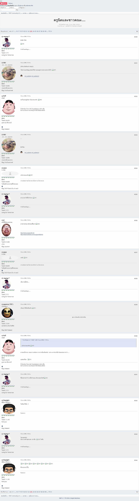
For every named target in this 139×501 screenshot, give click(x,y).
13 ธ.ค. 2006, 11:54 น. (26, 433)
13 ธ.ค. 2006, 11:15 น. (26, 96)
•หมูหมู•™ (6, 36)
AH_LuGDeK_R (35, 76)
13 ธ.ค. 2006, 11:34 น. (26, 335)
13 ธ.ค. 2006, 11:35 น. (26, 374)
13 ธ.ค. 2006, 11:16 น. (26, 134)
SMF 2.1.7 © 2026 (64, 498)
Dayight (6, 400)
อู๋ (3, 220)
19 (23, 31)
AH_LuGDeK (28, 76)
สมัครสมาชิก (29, 5)
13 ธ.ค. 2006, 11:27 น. (26, 304)
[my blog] (2, 426)
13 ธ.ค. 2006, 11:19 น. (26, 194)
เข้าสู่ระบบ (20, 5)
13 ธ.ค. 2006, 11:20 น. (26, 220)
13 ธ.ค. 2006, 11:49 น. (26, 400)
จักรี (4, 96)
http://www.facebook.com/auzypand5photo (32, 234)
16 (17, 31)
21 (27, 31)
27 (39, 31)
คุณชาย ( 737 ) (8, 304)
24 (33, 31)
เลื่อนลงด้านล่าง (4, 31)
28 (41, 31)
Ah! (4, 63)
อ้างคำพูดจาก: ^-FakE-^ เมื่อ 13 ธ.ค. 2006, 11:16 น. (36, 340)
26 (37, 31)
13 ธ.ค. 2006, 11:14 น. (26, 62)
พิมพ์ (137, 31)
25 (35, 31)
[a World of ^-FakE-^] (2, 186)
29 (43, 31)
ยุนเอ (5, 168)
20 (25, 31)
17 (19, 31)
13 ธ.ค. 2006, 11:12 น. (26, 36)
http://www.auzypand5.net (27, 233)
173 (49, 31)
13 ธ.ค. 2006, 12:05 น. (26, 460)
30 (45, 31)
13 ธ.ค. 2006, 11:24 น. (26, 278)
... (15, 31)
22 (29, 31)
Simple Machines (75, 498)
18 (21, 31)
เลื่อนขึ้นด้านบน (4, 492)
